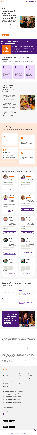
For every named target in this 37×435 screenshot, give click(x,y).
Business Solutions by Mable (7, 381)
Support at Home (6, 378)
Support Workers (5, 375)
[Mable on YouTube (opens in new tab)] (30, 420)
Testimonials (21, 380)
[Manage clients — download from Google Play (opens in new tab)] (12, 427)
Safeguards (21, 378)
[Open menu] (35, 1)
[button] (35, 430)
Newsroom (21, 381)
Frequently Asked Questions (7, 288)
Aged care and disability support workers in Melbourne (12, 394)
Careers (20, 377)
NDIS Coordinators (6, 383)
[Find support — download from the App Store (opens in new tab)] (5, 421)
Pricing (3, 295)
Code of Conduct (23, 433)
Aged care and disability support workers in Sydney (11, 393)
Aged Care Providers (6, 384)
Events (20, 383)
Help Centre (30, 377)
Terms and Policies (31, 381)
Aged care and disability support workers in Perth (11, 399)
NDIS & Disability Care (6, 377)
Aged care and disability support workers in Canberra (12, 402)
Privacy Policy (18, 433)
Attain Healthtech (14, 413)
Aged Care (4, 380)
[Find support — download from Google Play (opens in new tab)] (12, 421)
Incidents (29, 380)
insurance (16, 75)
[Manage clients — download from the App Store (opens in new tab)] (5, 427)
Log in (27, 1)
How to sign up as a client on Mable (8, 292)
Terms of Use (13, 433)
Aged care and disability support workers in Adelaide (12, 396)
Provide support (5, 386)
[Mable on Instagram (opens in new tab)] (33, 420)
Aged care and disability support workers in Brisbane (12, 397)
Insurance (29, 383)
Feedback (29, 378)
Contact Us (30, 375)
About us (20, 375)
